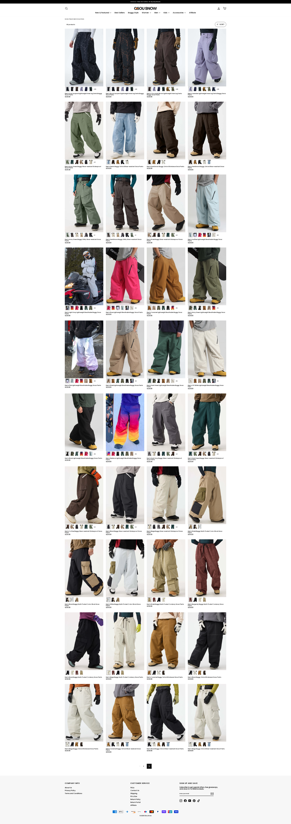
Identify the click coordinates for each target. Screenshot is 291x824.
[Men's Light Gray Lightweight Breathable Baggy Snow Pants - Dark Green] (86, 308)
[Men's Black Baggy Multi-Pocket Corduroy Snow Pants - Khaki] (81, 672)
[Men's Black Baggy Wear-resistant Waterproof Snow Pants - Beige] (113, 526)
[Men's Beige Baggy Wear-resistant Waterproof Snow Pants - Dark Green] (173, 526)
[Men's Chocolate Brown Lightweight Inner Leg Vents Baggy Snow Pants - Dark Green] (163, 89)
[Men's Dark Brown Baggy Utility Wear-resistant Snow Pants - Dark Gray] (122, 235)
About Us (68, 787)
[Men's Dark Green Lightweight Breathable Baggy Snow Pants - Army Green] (154, 381)
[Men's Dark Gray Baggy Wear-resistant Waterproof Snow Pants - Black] (159, 453)
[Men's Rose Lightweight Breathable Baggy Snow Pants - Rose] (108, 308)
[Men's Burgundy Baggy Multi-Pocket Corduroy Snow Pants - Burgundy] (190, 599)
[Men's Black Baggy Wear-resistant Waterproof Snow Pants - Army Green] (132, 526)
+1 (94, 235)
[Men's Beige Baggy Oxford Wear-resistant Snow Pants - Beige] (190, 744)
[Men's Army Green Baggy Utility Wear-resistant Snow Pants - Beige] (77, 235)
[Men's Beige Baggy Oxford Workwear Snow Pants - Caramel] (77, 744)
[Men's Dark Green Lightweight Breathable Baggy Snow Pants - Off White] (173, 381)
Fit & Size (133, 796)
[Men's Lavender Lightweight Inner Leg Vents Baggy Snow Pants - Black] (214, 89)
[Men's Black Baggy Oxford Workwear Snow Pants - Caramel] (200, 672)
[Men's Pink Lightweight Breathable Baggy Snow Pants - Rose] (77, 381)
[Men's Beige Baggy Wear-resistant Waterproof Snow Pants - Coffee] (163, 526)
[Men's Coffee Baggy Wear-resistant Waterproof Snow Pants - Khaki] (72, 526)
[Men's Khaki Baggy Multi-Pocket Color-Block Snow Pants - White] (200, 526)
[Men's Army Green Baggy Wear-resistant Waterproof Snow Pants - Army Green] (67, 162)
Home (66, 19)
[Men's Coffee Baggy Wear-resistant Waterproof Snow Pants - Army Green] (91, 526)
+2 (94, 162)
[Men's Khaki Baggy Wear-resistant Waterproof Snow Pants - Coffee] (154, 235)
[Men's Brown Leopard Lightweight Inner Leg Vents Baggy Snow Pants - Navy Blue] (127, 89)
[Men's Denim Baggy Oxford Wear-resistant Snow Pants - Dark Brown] (113, 162)
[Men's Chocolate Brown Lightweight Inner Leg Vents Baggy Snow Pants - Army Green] (173, 89)
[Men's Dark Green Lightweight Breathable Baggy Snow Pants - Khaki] (168, 381)
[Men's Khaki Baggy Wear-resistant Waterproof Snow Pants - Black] (159, 235)
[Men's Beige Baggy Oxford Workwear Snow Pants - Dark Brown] (81, 744)
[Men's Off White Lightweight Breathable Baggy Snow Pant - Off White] (190, 381)
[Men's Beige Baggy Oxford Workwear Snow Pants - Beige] (67, 744)
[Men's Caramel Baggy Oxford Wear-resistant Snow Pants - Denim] (127, 744)
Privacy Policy (70, 790)
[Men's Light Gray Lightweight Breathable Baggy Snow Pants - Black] (81, 308)
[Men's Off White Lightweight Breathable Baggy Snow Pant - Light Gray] (214, 381)
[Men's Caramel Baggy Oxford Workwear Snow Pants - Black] (154, 672)
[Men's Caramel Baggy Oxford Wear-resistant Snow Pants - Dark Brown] (122, 744)
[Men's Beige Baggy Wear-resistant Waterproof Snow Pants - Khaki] (168, 526)
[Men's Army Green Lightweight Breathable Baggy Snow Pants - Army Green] (190, 308)
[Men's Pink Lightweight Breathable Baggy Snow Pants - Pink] (67, 381)
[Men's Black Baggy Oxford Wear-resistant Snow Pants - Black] (149, 744)
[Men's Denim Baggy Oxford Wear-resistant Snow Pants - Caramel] (118, 162)
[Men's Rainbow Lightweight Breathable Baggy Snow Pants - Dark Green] (122, 453)
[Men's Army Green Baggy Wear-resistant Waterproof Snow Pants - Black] (86, 162)
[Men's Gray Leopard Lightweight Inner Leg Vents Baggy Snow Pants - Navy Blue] (86, 89)
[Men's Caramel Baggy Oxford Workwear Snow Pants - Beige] (159, 672)
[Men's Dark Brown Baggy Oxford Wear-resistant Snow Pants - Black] (200, 162)
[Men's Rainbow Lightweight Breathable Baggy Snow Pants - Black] (118, 453)
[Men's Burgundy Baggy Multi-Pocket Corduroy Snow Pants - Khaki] (204, 599)
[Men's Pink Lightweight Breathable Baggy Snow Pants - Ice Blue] (72, 381)
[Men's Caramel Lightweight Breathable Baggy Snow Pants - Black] (168, 308)
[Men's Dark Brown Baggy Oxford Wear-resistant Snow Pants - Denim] (209, 162)
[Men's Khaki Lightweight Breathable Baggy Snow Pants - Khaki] (108, 381)
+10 (95, 89)
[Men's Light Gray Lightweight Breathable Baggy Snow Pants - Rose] (77, 308)
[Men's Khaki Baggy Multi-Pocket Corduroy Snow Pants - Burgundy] (154, 599)
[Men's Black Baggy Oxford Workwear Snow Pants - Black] (190, 672)
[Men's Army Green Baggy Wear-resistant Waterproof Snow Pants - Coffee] (77, 162)
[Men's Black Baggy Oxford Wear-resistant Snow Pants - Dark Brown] (163, 744)
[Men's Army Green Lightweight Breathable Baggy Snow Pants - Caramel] (204, 308)
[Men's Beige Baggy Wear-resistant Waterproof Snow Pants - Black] (154, 526)
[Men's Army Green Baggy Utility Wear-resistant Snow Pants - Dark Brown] (72, 235)
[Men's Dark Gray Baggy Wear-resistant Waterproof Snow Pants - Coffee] (173, 453)
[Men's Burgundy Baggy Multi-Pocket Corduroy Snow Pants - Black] (195, 599)
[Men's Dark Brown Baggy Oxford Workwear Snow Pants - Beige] (163, 162)
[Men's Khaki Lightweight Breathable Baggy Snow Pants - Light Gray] (132, 381)
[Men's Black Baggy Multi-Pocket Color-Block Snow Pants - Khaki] (77, 599)
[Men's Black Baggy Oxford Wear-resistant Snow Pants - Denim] (168, 744)
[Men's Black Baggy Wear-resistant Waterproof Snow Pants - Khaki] (122, 526)
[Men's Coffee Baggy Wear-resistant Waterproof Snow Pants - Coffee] (67, 526)
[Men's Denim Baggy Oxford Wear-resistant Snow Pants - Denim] (108, 162)
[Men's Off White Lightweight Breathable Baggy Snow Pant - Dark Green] (209, 381)
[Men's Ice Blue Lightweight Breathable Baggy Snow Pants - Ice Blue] (190, 235)
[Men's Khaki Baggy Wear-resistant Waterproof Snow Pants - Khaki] (149, 235)
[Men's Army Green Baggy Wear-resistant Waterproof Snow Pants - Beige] (91, 162)
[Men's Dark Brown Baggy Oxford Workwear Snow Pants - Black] (159, 162)
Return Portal (135, 802)
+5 (217, 235)
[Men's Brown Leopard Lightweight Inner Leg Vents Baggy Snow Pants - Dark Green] (132, 89)
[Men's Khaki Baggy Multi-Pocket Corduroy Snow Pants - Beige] (163, 599)
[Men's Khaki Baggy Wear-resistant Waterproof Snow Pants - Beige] (163, 235)
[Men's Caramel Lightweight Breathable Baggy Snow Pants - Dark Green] (163, 308)
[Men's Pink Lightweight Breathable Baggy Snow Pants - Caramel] (91, 381)
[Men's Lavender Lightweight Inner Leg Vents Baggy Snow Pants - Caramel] (204, 89)
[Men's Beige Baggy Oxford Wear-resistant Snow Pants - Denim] (209, 744)
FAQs (132, 787)
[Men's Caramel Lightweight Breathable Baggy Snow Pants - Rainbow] (173, 308)
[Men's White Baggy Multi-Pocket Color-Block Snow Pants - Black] (113, 599)
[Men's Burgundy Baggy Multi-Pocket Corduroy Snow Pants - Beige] (200, 599)
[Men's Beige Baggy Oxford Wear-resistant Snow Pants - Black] (195, 744)
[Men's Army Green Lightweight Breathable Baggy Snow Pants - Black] (200, 308)
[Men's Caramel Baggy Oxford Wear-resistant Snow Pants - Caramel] (108, 744)
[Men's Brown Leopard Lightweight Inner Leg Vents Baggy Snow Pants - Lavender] (122, 89)
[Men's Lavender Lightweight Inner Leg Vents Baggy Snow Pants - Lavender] (190, 89)
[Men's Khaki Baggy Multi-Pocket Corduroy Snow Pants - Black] (159, 599)
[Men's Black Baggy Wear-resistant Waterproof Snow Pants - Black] (108, 526)
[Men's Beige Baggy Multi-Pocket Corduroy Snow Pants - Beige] (108, 672)
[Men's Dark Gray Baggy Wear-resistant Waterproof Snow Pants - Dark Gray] (149, 453)
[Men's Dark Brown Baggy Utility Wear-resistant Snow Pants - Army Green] (132, 235)
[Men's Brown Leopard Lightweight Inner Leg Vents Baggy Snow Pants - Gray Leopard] (113, 89)
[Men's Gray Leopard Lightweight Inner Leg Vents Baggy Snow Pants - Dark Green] (91, 89)
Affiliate (192, 12)
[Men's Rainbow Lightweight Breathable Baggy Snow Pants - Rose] (113, 453)
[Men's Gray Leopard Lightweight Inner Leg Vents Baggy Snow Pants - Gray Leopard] (67, 89)
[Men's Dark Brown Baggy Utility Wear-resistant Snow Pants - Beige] (113, 235)
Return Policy (135, 799)
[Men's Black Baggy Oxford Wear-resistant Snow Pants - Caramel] (159, 744)
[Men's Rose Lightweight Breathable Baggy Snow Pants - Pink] (118, 308)
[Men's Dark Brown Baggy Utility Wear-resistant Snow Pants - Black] (127, 235)
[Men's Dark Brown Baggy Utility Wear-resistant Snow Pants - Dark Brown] (108, 235)
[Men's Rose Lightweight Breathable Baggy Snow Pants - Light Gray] (127, 308)
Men (156, 12)
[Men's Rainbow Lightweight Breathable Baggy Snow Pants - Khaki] (132, 453)
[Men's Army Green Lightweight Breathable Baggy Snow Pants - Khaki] (209, 308)
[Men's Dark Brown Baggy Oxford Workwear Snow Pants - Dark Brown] (149, 162)
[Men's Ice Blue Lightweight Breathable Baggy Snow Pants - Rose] (200, 235)
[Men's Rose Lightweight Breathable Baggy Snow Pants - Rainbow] (113, 308)
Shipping (133, 793)
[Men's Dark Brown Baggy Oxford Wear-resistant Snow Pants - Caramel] (195, 162)
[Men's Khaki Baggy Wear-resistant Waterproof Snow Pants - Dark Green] (168, 235)
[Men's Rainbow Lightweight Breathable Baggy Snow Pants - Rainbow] (108, 453)
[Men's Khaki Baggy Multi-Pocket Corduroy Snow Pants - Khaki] (149, 599)
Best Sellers (120, 12)
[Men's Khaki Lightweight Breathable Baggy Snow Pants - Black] (127, 381)
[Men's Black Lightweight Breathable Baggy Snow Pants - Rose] (86, 453)
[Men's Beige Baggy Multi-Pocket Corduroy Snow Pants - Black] (118, 672)
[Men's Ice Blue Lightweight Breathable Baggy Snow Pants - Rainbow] (204, 235)
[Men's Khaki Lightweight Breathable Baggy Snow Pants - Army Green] (122, 381)
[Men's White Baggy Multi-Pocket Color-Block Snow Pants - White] (108, 599)
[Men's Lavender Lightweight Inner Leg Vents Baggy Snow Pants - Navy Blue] (195, 89)
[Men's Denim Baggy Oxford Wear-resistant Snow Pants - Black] (122, 162)
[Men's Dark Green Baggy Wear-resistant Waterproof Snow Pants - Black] (209, 453)
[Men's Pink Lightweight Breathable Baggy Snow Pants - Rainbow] (81, 381)
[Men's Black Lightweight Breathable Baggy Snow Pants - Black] (67, 453)
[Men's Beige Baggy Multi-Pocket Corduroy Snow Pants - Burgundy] (113, 672)
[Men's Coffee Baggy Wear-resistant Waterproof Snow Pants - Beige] (81, 526)
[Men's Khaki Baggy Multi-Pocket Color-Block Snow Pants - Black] (195, 526)
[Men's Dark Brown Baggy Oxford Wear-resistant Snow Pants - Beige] (204, 162)
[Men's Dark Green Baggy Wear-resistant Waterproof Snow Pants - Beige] (214, 453)
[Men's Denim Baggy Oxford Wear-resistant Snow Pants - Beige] (127, 162)
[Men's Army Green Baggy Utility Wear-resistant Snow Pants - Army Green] (67, 235)
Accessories (178, 12)
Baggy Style (133, 12)
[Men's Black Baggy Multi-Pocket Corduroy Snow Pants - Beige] (72, 672)
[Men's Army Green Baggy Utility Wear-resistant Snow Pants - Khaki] (81, 235)
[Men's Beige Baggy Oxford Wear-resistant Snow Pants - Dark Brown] (204, 744)
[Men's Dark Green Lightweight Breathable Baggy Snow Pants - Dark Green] (149, 381)
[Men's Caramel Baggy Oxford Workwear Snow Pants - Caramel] (149, 672)
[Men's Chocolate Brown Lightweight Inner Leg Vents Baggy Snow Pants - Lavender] (154, 89)
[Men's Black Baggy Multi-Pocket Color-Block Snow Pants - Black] (67, 599)
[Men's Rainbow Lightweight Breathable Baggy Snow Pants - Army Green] (127, 453)
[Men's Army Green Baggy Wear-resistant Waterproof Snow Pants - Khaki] (81, 162)
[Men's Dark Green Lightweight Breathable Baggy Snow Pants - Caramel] (163, 381)
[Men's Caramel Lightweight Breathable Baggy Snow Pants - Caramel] (149, 308)
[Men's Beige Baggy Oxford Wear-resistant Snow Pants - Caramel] (200, 744)
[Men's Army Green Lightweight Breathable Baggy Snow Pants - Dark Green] (195, 308)
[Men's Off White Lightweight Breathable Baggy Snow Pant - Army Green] (204, 381)
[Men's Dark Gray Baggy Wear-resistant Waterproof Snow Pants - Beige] (154, 453)
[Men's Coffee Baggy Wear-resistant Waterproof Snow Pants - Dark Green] (86, 526)
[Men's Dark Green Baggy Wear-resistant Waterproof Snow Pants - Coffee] (200, 453)
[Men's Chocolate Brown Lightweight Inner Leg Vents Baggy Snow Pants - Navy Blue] (159, 89)
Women (145, 12)
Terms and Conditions (73, 793)
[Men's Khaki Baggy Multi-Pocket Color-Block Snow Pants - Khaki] (190, 526)
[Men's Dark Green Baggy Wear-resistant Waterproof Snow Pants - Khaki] (204, 453)
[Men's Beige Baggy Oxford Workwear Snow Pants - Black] (72, 744)
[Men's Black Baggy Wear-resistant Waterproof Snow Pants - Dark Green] (127, 526)
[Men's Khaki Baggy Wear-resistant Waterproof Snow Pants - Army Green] (173, 235)
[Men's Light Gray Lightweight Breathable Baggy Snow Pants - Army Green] (91, 308)
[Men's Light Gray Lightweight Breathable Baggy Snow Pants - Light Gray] (67, 308)
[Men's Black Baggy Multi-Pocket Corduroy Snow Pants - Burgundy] (77, 672)
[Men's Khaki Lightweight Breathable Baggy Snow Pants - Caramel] (113, 381)
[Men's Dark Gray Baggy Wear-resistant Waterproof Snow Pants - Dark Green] (163, 453)
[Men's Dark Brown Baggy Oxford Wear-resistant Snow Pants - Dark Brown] (190, 162)
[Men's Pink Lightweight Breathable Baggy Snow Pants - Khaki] (86, 381)
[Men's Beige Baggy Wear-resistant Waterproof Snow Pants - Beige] (149, 526)
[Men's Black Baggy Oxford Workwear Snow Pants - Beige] (195, 672)
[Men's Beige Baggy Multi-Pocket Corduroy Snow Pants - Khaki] (122, 672)
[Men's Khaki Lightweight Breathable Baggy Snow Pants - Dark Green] (118, 381)
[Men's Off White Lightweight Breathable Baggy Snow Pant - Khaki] (200, 381)
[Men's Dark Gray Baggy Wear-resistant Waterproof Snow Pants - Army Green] (168, 453)
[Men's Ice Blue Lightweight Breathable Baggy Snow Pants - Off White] (214, 235)
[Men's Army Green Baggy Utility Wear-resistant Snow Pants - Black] (91, 235)
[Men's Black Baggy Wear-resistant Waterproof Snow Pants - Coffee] (118, 526)
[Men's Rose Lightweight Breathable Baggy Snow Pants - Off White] (132, 308)
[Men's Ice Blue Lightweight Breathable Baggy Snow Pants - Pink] (195, 235)
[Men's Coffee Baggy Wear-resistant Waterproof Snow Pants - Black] (77, 526)
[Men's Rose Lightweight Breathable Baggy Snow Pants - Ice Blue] (122, 308)
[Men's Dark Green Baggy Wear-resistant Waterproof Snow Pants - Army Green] (195, 453)
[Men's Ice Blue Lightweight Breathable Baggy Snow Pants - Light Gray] (209, 235)
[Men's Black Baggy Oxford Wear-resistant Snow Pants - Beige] (154, 744)
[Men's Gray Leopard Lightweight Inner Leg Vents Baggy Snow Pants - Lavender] (81, 89)
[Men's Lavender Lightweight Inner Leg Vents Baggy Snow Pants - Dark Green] (200, 89)
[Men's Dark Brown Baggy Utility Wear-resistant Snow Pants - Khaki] (118, 235)
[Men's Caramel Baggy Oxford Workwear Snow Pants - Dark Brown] (163, 672)
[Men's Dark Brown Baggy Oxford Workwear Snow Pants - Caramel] (154, 162)
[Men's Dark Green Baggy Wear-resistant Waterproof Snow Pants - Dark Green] (190, 453)
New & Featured (102, 12)
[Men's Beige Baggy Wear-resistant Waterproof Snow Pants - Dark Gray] (159, 526)
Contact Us (134, 790)
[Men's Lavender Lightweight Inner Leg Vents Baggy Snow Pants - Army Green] (209, 89)
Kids (166, 12)
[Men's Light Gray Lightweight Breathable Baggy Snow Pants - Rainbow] (72, 308)
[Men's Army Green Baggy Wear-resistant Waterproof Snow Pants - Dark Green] (72, 162)
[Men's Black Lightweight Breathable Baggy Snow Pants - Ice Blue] (91, 453)
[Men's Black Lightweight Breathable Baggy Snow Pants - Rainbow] (81, 453)
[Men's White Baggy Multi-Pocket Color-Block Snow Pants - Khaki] (118, 599)
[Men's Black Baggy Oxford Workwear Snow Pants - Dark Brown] (204, 672)
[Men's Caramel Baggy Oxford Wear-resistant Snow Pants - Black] (113, 744)
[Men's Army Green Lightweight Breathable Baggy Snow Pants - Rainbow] (214, 308)
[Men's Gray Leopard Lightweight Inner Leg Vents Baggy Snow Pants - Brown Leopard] (72, 89)
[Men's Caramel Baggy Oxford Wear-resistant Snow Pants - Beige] (118, 744)
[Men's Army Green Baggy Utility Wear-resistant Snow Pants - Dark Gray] (86, 235)
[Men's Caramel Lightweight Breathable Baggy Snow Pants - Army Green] (159, 308)
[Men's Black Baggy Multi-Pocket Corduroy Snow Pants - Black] (67, 672)
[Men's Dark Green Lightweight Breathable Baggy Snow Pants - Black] (159, 381)
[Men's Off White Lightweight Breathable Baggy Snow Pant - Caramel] (195, 381)
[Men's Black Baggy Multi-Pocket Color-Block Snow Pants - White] (72, 599)
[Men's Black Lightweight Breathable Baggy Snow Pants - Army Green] (72, 453)
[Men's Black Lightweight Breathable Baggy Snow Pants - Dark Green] (77, 453)
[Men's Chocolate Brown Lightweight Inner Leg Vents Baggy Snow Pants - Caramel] (168, 89)
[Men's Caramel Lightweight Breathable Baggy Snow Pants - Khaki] (154, 308)
